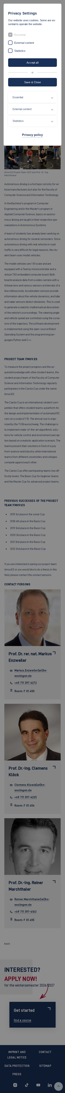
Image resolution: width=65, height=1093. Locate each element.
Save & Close (32, 82)
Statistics (19, 50)
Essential (19, 34)
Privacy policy (32, 135)
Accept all (32, 62)
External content (24, 42)
